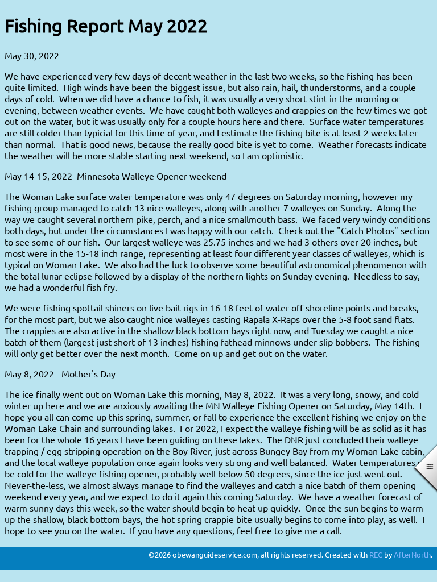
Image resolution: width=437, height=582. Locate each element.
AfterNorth (412, 554)
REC (375, 554)
